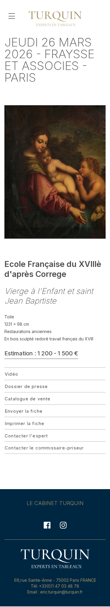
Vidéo (11, 374)
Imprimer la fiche (24, 423)
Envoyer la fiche (24, 411)
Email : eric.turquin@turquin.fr (55, 591)
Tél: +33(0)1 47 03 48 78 (55, 585)
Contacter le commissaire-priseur (44, 448)
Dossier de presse (26, 386)
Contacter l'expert (26, 436)
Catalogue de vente (28, 399)
